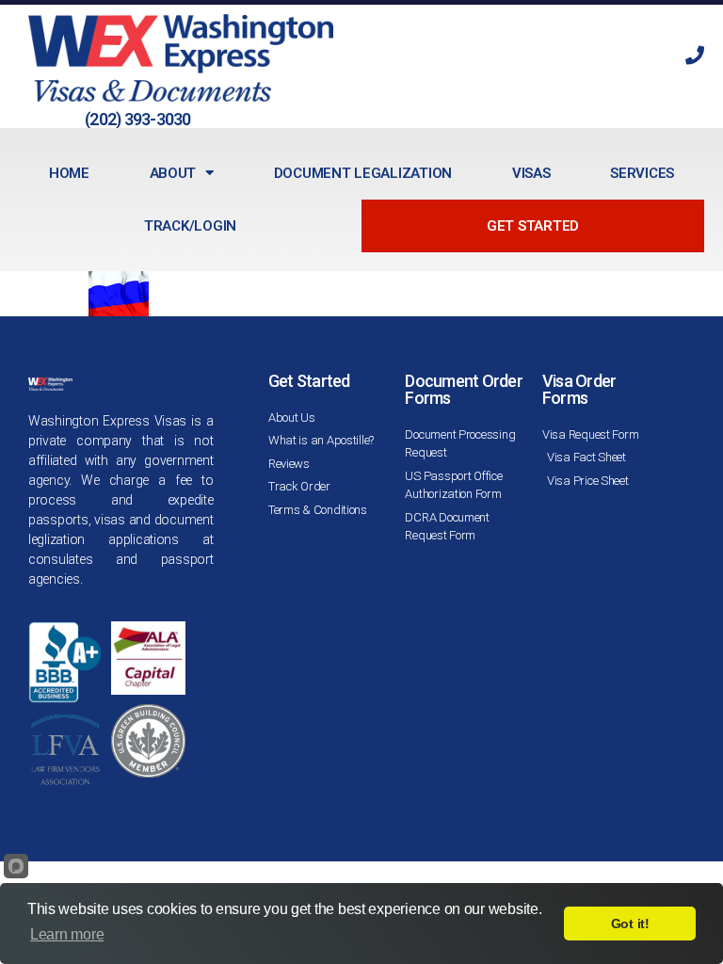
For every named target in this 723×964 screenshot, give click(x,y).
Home (69, 173)
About (173, 173)
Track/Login (190, 225)
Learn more (67, 934)
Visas (531, 173)
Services (642, 173)
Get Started (533, 225)
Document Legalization (363, 173)
